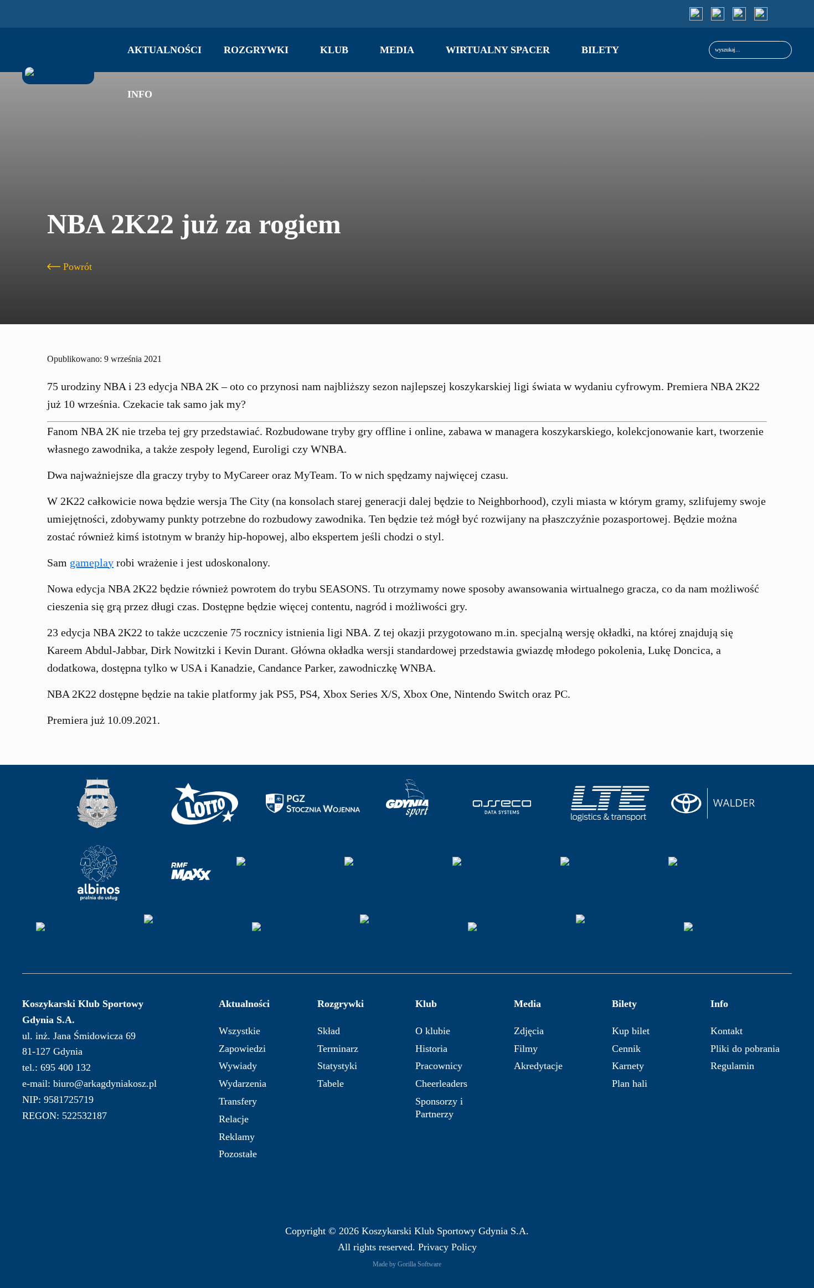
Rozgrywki (256, 49)
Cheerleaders (441, 1083)
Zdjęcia (529, 1030)
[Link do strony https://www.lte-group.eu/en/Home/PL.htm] (610, 803)
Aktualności (164, 49)
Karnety (628, 1065)
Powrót (77, 266)
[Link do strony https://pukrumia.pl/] (731, 938)
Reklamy (237, 1136)
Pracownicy (438, 1065)
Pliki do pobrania (745, 1048)
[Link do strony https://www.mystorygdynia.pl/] (607, 873)
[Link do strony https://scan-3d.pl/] (499, 873)
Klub (334, 49)
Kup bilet (631, 1030)
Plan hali (629, 1083)
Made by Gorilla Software (407, 1264)
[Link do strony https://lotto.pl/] (205, 803)
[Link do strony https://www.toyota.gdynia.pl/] (718, 803)
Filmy (526, 1048)
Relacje (234, 1119)
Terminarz (337, 1048)
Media (397, 49)
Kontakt (726, 1030)
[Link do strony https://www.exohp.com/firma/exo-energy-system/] (407, 938)
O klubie (432, 1030)
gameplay (92, 562)
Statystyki (337, 1065)
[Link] (696, 14)
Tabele (330, 1083)
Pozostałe (238, 1153)
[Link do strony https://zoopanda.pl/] (515, 938)
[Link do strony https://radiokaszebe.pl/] (391, 873)
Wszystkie (239, 1030)
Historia (431, 1048)
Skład (328, 1030)
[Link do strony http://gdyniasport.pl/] (407, 803)
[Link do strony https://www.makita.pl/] (715, 873)
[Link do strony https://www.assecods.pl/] (502, 803)
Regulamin (732, 1065)
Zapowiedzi (242, 1048)
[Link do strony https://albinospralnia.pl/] (98, 873)
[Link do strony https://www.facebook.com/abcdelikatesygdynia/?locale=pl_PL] (623, 938)
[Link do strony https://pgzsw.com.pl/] (313, 803)
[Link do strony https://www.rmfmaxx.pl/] (191, 873)
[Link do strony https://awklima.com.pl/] (299, 938)
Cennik (626, 1048)
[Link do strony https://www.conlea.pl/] (83, 938)
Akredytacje (538, 1065)
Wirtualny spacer (498, 49)
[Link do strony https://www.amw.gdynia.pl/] (97, 803)
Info (139, 94)
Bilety (600, 49)
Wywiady (238, 1065)
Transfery (238, 1101)
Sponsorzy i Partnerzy (439, 1108)
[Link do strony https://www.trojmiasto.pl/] (283, 873)
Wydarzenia (242, 1083)
